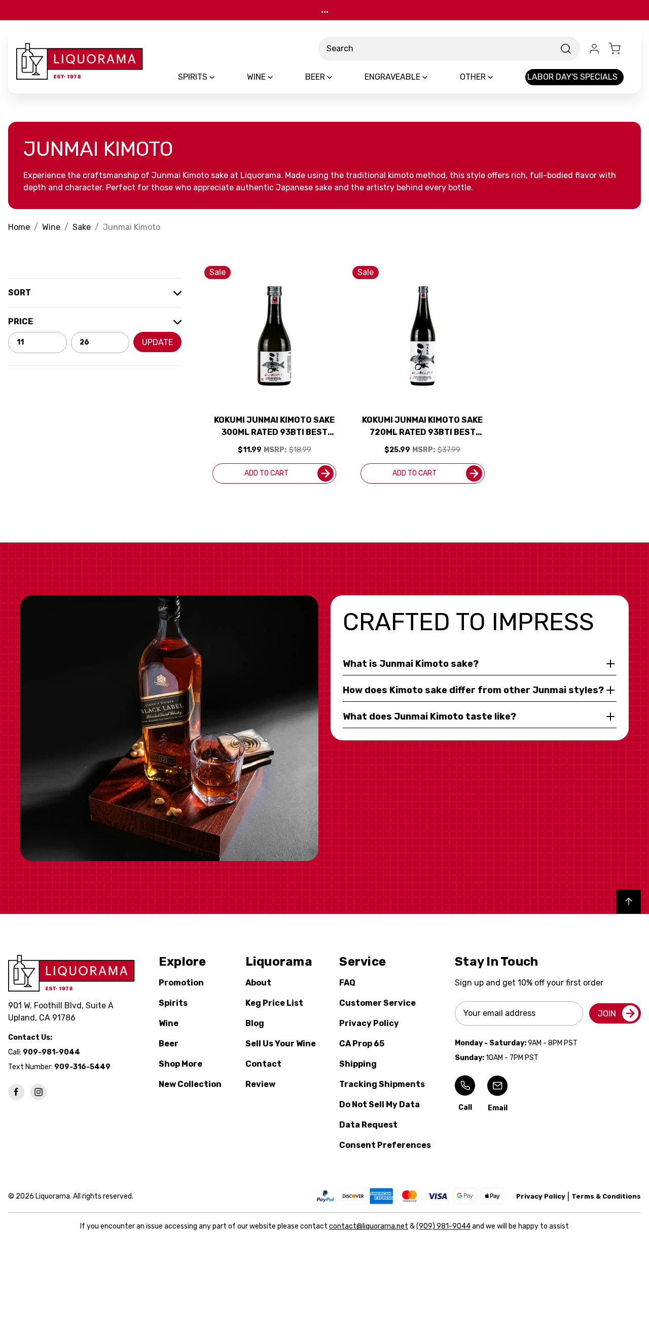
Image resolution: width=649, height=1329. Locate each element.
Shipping (358, 1064)
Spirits (173, 1003)
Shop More (180, 1064)
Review (260, 1084)
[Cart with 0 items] (620, 49)
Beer (168, 1043)
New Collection (190, 1084)
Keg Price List (274, 1003)
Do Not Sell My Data (379, 1104)
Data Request (368, 1125)
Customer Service (377, 1003)
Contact (263, 1064)
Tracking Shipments (382, 1084)
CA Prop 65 (361, 1043)
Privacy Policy (369, 1023)
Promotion (181, 982)
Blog (254, 1023)
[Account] (594, 49)
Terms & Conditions (606, 1196)
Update (157, 342)
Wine (168, 1023)
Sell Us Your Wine (280, 1043)
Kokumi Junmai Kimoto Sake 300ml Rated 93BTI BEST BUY (274, 426)
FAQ (347, 982)
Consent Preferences (385, 1145)
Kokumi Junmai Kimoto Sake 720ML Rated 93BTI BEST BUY (422, 426)
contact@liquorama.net (368, 1226)
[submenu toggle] (220, 77)
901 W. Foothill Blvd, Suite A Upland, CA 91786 (63, 1012)
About (258, 982)
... (325, 10)
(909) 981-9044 (443, 1226)
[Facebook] (16, 1092)
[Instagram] (38, 1092)
